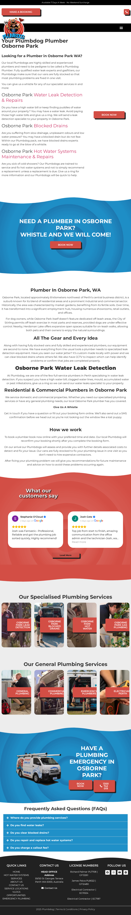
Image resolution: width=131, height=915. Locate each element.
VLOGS (16, 891)
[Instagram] (113, 872)
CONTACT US (16, 885)
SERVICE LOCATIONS (16, 888)
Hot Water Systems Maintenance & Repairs (39, 154)
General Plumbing (22, 692)
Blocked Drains (51, 125)
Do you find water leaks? (27, 825)
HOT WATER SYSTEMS (16, 875)
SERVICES (16, 878)
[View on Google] (15, 518)
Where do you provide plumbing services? (39, 817)
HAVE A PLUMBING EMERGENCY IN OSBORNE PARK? (91, 761)
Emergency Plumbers (89, 692)
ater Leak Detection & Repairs (42, 97)
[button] (121, 27)
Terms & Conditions (67, 909)
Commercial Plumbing (57, 692)
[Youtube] (119, 872)
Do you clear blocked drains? (29, 832)
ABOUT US (16, 881)
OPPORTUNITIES (16, 895)
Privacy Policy (87, 909)
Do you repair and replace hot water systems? (41, 840)
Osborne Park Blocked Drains (54, 625)
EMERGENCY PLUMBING (16, 898)
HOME (16, 871)
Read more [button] (79, 541)
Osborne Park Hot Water (87, 625)
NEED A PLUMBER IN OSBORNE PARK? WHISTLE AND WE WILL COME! (65, 228)
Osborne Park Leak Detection (22, 625)
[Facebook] (107, 872)
